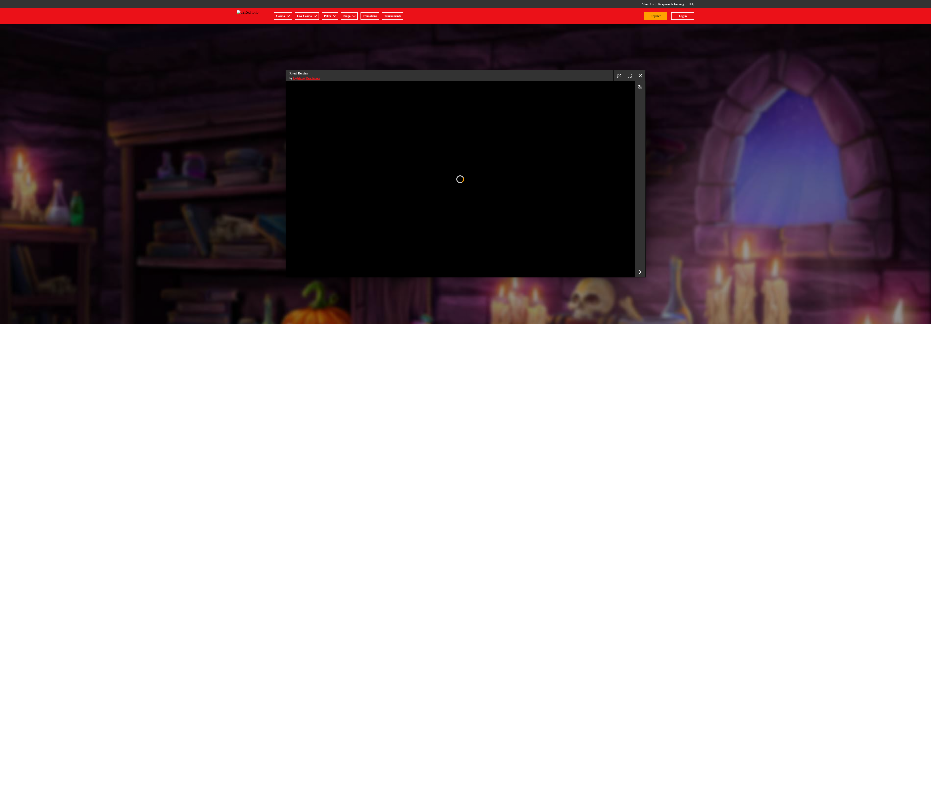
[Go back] (640, 75)
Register (655, 16)
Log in (683, 16)
